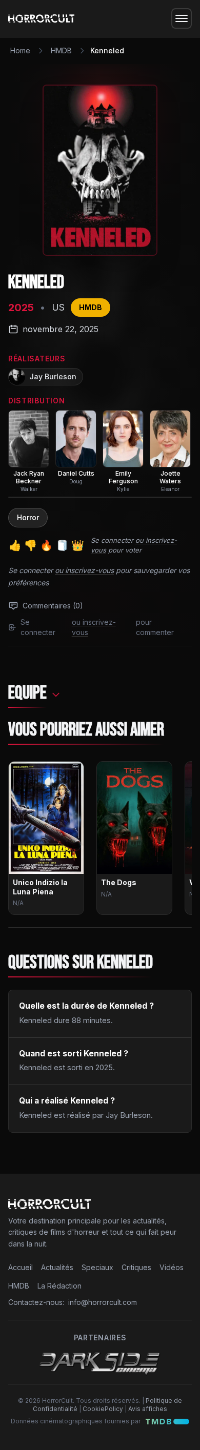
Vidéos (171, 1267)
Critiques (136, 1267)
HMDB (61, 50)
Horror (28, 517)
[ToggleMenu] (181, 18)
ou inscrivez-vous (84, 570)
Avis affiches (147, 1409)
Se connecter (112, 540)
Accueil (20, 1267)
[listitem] (28, 451)
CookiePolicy (103, 1409)
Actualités (57, 1267)
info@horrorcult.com (102, 1302)
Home (20, 50)
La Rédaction (59, 1285)
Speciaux (97, 1267)
